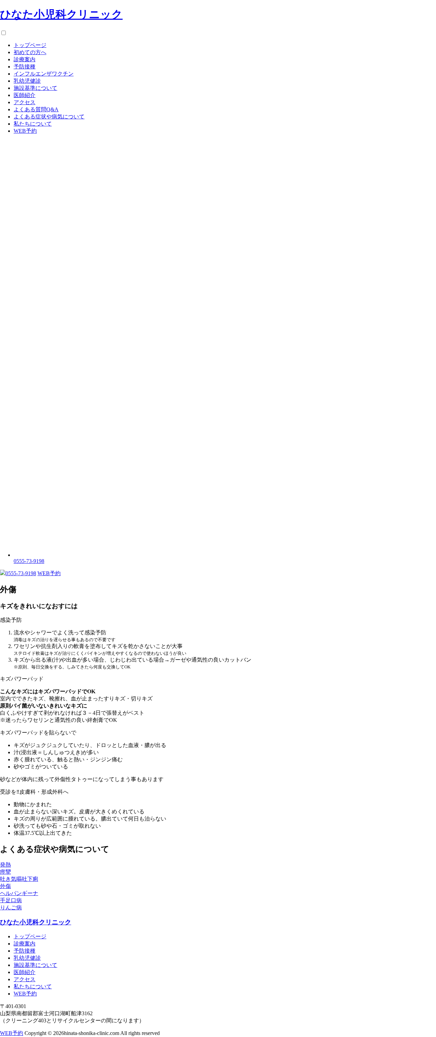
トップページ (30, 45)
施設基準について (35, 88)
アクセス (24, 102)
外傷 (5, 886)
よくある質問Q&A (36, 109)
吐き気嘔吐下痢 (19, 879)
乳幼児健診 (27, 81)
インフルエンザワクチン (44, 74)
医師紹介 (24, 95)
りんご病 (11, 907)
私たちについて (33, 124)
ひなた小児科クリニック (61, 14)
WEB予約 (25, 131)
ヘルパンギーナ (19, 893)
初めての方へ (30, 52)
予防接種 (24, 66)
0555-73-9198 (20, 573)
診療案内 (24, 59)
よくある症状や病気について (49, 116)
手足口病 (11, 900)
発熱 (5, 865)
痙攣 (5, 872)
